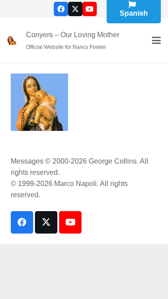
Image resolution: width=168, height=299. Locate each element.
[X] (75, 9)
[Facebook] (61, 9)
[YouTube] (89, 9)
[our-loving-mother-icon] (11, 40)
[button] (156, 40)
